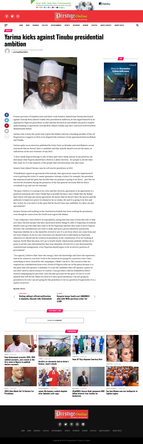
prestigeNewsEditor (20, 52)
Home (21, 25)
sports (67, 25)
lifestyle (94, 25)
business (36, 25)
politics (45, 25)
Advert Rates (119, 25)
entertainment (56, 25)
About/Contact (106, 25)
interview (76, 25)
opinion (85, 25)
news (27, 25)
